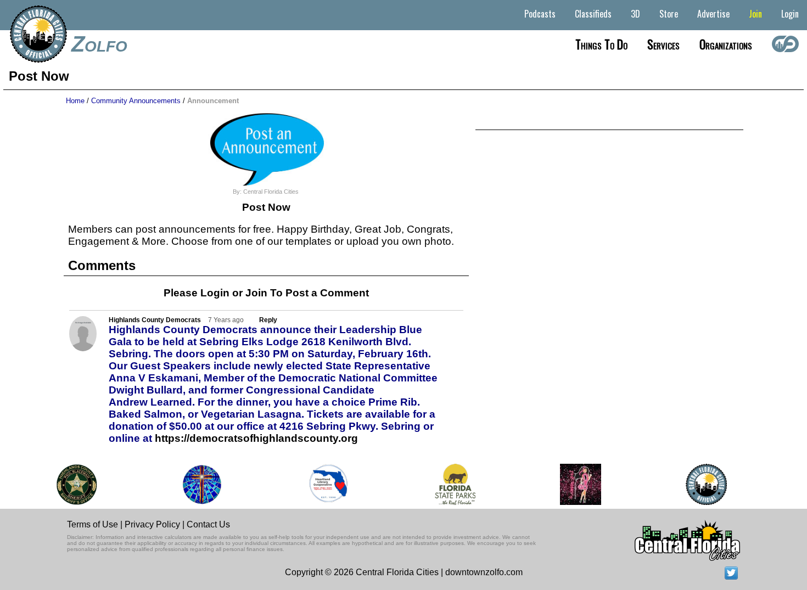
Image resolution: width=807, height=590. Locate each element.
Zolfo (99, 44)
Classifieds (593, 13)
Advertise (713, 13)
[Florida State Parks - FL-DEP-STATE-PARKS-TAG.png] (450, 484)
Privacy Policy (152, 524)
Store (668, 13)
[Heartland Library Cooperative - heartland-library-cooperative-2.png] (324, 484)
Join (755, 13)
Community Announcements (136, 101)
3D (635, 13)
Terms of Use (92, 524)
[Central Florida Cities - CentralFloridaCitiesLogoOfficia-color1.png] (701, 484)
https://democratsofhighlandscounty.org (256, 438)
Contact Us (208, 524)
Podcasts (540, 13)
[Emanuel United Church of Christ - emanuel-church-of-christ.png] (197, 484)
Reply (268, 320)
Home (75, 101)
